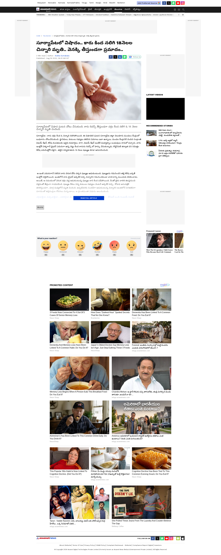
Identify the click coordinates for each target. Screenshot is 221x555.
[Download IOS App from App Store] (183, 538)
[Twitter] (169, 3)
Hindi (105, 3)
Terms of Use (78, 545)
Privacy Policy (89, 545)
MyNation (121, 3)
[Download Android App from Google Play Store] (178, 538)
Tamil (91, 3)
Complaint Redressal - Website (119, 545)
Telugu (84, 3)
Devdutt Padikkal (102, 15)
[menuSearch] (183, 10)
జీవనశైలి (97, 9)
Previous (179, 14)
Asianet (46, 538)
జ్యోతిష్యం (137, 9)
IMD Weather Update (56, 15)
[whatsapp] (173, 3)
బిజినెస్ (127, 9)
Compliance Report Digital (143, 545)
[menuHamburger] (179, 9)
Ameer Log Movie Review (163, 15)
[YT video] (178, 3)
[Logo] (47, 10)
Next (183, 14)
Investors (158, 545)
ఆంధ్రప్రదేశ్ (108, 9)
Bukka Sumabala (62, 56)
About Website (65, 545)
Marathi (112, 3)
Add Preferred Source (147, 3)
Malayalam (41, 3)
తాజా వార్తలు (65, 9)
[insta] (183, 3)
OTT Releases (88, 15)
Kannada (61, 3)
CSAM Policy (100, 545)
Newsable (52, 3)
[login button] (175, 9)
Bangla (98, 3)
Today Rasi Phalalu (74, 15)
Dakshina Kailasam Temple (121, 15)
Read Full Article (89, 198)
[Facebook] (164, 3)
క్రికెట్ (90, 9)
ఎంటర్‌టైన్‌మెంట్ (79, 9)
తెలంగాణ (118, 9)
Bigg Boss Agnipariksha (142, 15)
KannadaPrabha (73, 3)
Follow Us (136, 57)
